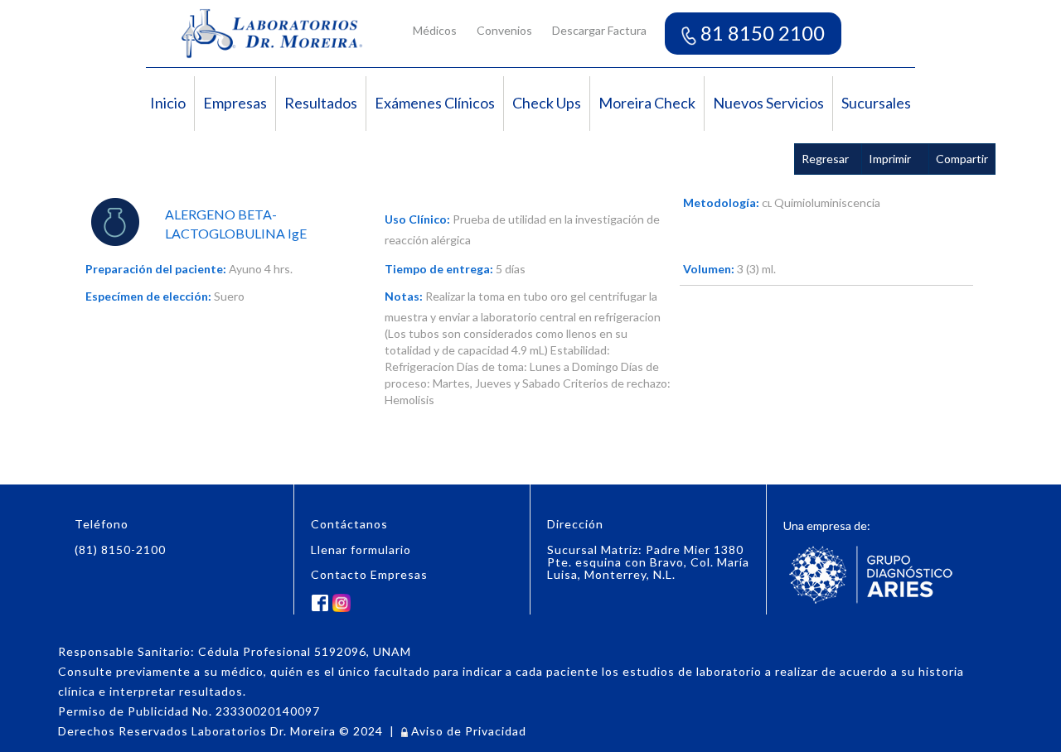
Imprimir (890, 159)
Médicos (435, 30)
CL (767, 204)
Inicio (168, 103)
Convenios (504, 30)
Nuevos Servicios (768, 103)
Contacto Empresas (369, 574)
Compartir (962, 159)
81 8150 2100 (760, 33)
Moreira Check (646, 103)
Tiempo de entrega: (439, 269)
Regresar (825, 159)
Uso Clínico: (417, 219)
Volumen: (708, 269)
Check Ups (546, 103)
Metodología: (721, 202)
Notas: (404, 296)
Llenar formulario (361, 549)
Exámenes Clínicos (435, 103)
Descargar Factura (599, 30)
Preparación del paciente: (155, 269)
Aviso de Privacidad (467, 731)
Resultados (320, 103)
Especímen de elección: (148, 296)
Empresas (235, 103)
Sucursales (876, 103)
